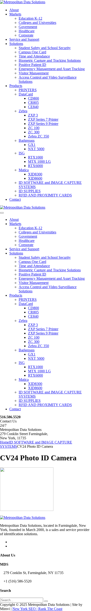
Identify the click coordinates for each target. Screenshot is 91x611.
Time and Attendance (34, 56)
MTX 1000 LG (39, 162)
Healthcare (27, 31)
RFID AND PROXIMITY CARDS (45, 195)
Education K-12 (30, 18)
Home (4, 442)
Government (28, 27)
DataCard (26, 94)
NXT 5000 (36, 149)
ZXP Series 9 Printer (43, 124)
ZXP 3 (33, 115)
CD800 (33, 98)
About (14, 10)
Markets (15, 14)
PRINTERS (28, 90)
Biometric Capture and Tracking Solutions (50, 60)
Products (15, 86)
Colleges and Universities (37, 23)
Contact (15, 199)
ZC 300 (33, 132)
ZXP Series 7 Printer (43, 119)
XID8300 (35, 174)
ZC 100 (33, 128)
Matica (24, 170)
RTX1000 (35, 157)
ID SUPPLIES (30, 191)
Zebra (23, 111)
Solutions (16, 44)
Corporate (26, 35)
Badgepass (27, 140)
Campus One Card (32, 52)
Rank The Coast (50, 609)
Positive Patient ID (32, 65)
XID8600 (35, 178)
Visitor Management (34, 73)
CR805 (33, 103)
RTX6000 (35, 166)
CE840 (33, 107)
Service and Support (24, 39)
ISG (22, 153)
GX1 (31, 145)
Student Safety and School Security (45, 48)
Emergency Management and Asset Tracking (52, 69)
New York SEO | (25, 609)
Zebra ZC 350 (38, 136)
